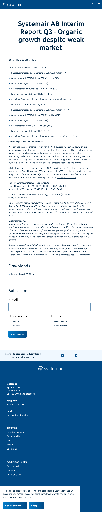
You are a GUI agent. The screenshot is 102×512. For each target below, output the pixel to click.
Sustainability (13, 436)
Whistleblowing (14, 474)
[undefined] (12, 5)
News (9, 440)
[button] (99, 4)
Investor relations (15, 432)
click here (29, 497)
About (10, 444)
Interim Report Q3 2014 (22, 274)
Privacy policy (14, 466)
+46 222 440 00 (15, 404)
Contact (11, 470)
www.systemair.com (66, 177)
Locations (12, 449)
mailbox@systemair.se (18, 415)
